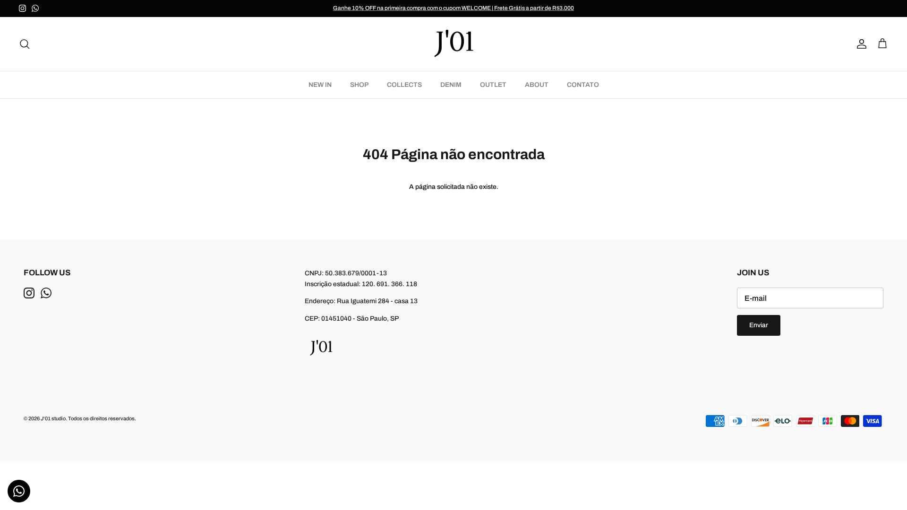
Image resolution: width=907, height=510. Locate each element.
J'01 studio (53, 418)
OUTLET (493, 84)
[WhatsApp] (35, 8)
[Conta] (859, 44)
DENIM (451, 84)
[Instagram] (22, 8)
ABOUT (536, 84)
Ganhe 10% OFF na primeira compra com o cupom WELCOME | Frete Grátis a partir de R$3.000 (453, 8)
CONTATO (583, 84)
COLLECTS (404, 84)
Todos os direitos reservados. (102, 418)
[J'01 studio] (453, 43)
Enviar (758, 325)
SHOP (359, 84)
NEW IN (320, 84)
